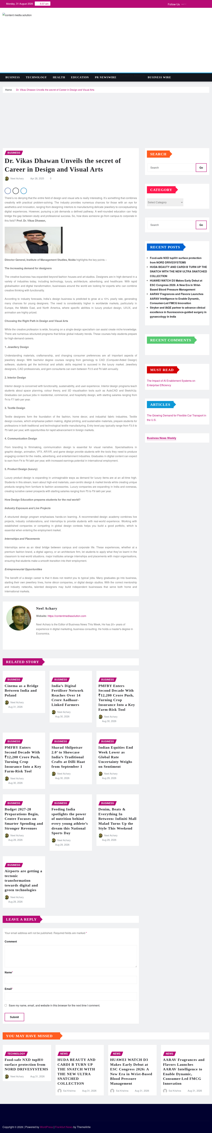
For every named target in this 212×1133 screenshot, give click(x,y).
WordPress (46, 1127)
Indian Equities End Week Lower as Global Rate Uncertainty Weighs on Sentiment (115, 756)
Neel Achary (17, 178)
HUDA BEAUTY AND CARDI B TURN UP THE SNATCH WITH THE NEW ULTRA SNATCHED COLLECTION (178, 271)
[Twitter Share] (16, 191)
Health (59, 77)
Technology (36, 77)
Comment (11, 941)
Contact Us (126, 75)
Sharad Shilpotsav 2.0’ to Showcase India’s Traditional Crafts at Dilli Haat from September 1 (68, 756)
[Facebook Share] (8, 191)
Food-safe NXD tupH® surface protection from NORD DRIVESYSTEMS (26, 1064)
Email (9, 989)
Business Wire (159, 77)
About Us (139, 75)
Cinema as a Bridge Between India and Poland (21, 690)
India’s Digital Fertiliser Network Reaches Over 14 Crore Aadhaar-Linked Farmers (67, 695)
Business (12, 77)
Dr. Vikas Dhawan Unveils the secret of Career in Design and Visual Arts (55, 89)
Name (9, 972)
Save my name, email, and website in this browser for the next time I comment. (54, 1005)
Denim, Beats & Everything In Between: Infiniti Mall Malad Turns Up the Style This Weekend (117, 818)
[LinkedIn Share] (24, 191)
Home (8, 89)
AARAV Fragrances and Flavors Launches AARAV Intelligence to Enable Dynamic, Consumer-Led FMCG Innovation (176, 298)
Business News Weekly (161, 438)
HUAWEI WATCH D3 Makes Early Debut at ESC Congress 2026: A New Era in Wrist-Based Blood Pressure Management (176, 285)
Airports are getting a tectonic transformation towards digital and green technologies (23, 880)
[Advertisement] (106, 118)
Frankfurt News (64, 1127)
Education (80, 77)
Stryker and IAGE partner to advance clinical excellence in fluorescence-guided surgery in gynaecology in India (178, 312)
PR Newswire (105, 77)
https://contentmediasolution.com (67, 616)
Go (201, 167)
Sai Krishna (69, 1090)
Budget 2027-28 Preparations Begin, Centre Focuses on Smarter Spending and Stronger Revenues (24, 818)
